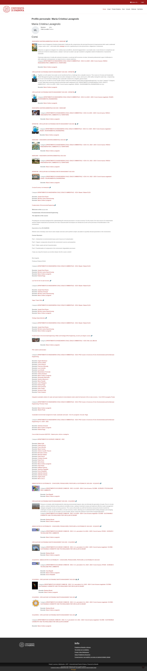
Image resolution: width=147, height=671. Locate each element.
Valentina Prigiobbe (43, 469)
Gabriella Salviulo (42, 473)
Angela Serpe (41, 476)
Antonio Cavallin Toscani (44, 451)
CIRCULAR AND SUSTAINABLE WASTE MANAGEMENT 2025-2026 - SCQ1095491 (53, 501)
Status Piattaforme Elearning (82, 654)
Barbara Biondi (50, 519)
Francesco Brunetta (43, 366)
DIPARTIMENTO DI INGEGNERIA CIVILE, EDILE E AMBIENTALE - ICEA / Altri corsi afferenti (71, 340)
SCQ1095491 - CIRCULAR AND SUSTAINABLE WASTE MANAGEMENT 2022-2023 (53, 597)
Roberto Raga (41, 275)
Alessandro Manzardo (44, 377)
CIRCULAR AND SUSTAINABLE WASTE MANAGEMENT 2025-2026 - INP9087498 (53, 72)
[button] (134, 2)
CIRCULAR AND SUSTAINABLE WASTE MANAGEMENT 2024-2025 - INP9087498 (53, 92)
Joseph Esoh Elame (43, 196)
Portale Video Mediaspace (82, 652)
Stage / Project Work (37, 300)
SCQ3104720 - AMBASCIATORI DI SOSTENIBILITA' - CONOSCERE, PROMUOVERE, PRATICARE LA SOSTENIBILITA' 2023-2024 (66, 560)
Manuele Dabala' (42, 454)
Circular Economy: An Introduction (40, 187)
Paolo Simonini (42, 386)
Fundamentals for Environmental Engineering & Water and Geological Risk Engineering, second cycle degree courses (61, 335)
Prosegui (73, 669)
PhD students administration (39, 349)
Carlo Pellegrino (42, 383)
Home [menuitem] (104, 9)
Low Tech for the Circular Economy (41, 280)
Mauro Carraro (41, 449)
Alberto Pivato (41, 410)
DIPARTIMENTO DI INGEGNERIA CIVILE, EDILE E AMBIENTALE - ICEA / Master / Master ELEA (64, 192)
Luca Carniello (42, 368)
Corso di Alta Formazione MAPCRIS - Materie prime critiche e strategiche (50, 434)
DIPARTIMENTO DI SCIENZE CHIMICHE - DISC (51, 439)
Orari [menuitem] (123, 9)
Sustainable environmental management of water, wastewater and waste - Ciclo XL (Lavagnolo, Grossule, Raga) (60, 414)
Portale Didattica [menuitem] (116, 9)
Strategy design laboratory (38, 318)
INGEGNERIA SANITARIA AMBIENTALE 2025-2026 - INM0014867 (49, 41)
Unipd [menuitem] (109, 9)
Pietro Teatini (41, 388)
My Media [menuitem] (140, 9)
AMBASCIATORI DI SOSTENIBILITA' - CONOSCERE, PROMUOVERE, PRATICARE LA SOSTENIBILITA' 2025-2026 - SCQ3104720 (66, 483)
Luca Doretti (41, 370)
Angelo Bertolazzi (42, 360)
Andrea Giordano (42, 373)
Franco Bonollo (42, 447)
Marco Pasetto (41, 381)
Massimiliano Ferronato (44, 372)
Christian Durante (42, 458)
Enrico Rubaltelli (42, 471)
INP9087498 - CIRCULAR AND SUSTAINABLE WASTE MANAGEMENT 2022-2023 (53, 171)
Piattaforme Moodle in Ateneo (83, 647)
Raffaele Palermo (42, 467)
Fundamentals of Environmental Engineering (43, 205)
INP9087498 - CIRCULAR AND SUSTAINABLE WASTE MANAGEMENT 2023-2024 (53, 124)
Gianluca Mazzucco (43, 379)
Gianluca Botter (42, 362)
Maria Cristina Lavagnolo (50, 67)
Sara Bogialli (49, 494)
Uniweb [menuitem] (128, 9)
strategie (62, 46)
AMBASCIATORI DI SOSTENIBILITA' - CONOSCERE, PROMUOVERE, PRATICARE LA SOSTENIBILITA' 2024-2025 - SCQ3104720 (66, 526)
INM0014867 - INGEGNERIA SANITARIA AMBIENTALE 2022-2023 (49, 155)
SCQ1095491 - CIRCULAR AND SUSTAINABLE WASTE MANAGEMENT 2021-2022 (53, 615)
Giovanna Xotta (42, 390)
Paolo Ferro (41, 460)
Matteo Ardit (41, 443)
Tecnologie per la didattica (82, 649)
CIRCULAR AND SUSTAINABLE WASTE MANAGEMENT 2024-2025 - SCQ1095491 (53, 542)
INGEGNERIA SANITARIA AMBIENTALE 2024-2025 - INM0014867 (49, 108)
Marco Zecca (41, 478)
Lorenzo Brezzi (42, 364)
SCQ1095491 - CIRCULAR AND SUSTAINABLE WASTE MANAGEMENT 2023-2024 (53, 579)
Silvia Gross (41, 462)
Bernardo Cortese (42, 452)
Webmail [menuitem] (133, 9)
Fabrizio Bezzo (42, 445)
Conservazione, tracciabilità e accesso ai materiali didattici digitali (82, 667)
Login (142, 2)
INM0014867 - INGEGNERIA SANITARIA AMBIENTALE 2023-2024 (49, 139)
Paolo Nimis (41, 465)
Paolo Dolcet (41, 456)
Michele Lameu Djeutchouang (46, 198)
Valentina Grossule (43, 291)
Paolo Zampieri (42, 392)
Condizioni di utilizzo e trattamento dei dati (60, 667)
